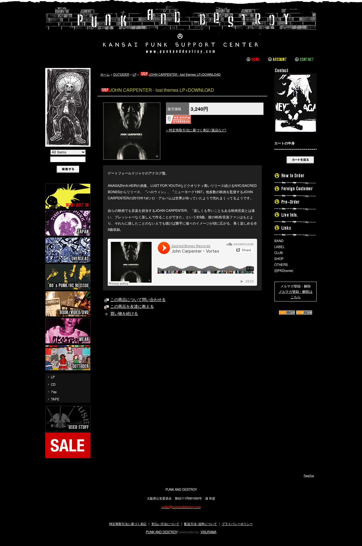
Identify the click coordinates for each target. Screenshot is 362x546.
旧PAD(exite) (283, 270)
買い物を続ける (124, 313)
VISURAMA (208, 532)
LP (53, 377)
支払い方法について (165, 523)
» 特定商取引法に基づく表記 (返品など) (196, 129)
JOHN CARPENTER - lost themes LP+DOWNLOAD (185, 74)
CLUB (278, 252)
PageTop (309, 475)
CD (53, 384)
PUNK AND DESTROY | (181, 30)
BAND (278, 240)
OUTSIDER (121, 74)
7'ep (54, 391)
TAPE (55, 399)
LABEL (279, 246)
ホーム (105, 74)
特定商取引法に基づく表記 (127, 523)
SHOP (279, 258)
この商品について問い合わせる (138, 299)
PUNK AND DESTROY (161, 532)
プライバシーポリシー (237, 523)
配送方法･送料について (200, 523)
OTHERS (281, 264)
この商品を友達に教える (132, 306)
